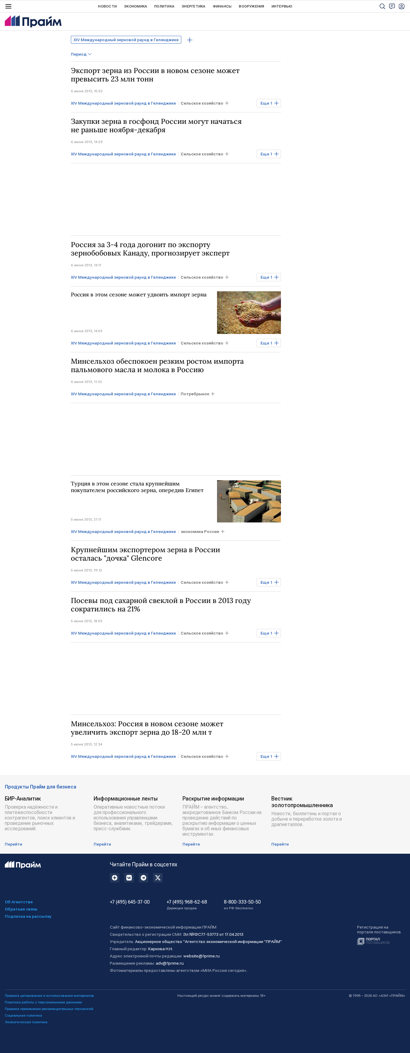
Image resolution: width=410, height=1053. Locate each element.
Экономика (135, 6)
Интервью (282, 6)
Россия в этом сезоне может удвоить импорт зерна (139, 294)
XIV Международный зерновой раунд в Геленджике (126, 39)
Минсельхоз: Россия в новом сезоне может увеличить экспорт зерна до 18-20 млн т (147, 728)
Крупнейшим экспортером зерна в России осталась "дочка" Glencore (145, 554)
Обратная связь (21, 909)
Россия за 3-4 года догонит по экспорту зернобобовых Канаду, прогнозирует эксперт (150, 248)
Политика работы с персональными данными (43, 1002)
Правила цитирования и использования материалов (49, 995)
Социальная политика (23, 1015)
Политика (164, 6)
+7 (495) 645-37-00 (130, 902)
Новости (107, 6)
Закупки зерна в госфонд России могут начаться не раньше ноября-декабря (156, 125)
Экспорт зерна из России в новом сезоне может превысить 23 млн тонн (155, 74)
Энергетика (193, 6)
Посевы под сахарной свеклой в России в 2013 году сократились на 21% (161, 604)
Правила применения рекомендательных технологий (49, 1009)
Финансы (222, 6)
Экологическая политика (26, 1022)
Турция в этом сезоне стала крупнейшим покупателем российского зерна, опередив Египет (137, 487)
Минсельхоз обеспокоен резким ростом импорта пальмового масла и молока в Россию (157, 365)
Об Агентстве (19, 901)
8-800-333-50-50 (242, 904)
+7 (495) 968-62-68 (187, 904)
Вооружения (251, 6)
